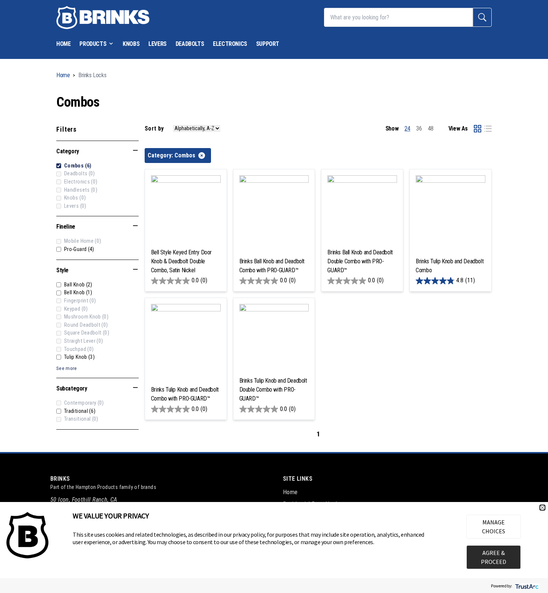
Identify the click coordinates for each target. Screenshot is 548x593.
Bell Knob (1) (78, 292)
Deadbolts (190, 43)
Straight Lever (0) (83, 341)
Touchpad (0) (79, 349)
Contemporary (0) (84, 403)
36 (419, 128)
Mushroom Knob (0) (86, 317)
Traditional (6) (79, 411)
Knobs (131, 43)
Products (92, 43)
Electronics (230, 43)
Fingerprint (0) (80, 301)
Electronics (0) (80, 182)
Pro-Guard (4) (79, 249)
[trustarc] (526, 586)
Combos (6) (78, 166)
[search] (482, 17)
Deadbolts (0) (79, 173)
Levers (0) (75, 206)
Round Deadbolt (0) (86, 325)
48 (431, 128)
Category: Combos (171, 155)
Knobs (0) (75, 198)
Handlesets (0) (80, 190)
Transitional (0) (81, 419)
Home (63, 43)
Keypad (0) (76, 309)
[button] (542, 507)
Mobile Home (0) (82, 241)
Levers (157, 43)
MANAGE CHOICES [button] (493, 526)
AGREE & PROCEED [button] (493, 557)
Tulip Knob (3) (79, 357)
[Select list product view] (488, 128)
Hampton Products (97, 487)
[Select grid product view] (477, 128)
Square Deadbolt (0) (86, 333)
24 (407, 128)
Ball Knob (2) (78, 285)
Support (267, 43)
